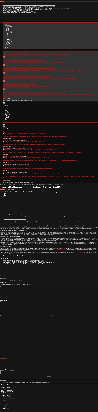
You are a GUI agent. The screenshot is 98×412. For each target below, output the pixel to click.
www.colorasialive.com (78, 252)
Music (4, 57)
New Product (9, 26)
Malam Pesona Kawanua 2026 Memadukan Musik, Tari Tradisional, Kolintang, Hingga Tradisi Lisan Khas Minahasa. (25, 9)
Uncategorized (10, 391)
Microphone (9, 34)
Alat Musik (9, 394)
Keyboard (9, 28)
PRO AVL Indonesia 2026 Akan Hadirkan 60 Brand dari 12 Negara (16, 10)
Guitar (8, 27)
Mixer (8, 395)
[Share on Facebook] (4, 404)
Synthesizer (9, 41)
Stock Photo (7, 48)
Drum (8, 30)
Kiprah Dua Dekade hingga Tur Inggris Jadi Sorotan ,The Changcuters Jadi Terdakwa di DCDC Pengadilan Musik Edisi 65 (26, 6)
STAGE (6, 46)
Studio (6, 44)
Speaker (9, 35)
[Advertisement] (21, 17)
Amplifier (9, 33)
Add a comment (3, 266)
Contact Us (7, 47)
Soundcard (9, 36)
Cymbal (11, 31)
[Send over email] (4, 410)
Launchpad (9, 38)
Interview (7, 42)
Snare (11, 32)
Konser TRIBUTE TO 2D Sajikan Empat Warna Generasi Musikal (15, 11)
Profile (8, 43)
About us (4, 400)
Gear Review (7, 25)
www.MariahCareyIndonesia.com (60, 249)
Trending (2, 1)
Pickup (8, 39)
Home (6, 23)
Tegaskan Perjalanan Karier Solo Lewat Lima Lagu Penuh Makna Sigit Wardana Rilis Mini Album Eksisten (23, 3)
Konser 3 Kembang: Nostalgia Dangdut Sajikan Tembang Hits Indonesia (17, 12)
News (6, 24)
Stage (2, 386)
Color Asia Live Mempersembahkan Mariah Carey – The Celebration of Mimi (31, 187)
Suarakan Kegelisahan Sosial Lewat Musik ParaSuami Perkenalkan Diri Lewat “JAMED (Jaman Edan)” (23, 4)
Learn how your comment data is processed (25, 284)
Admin (12, 189)
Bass (8, 29)
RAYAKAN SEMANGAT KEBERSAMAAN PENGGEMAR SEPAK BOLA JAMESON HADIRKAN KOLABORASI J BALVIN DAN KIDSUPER (29, 5)
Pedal (8, 40)
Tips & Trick (7, 45)
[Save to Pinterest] (5, 194)
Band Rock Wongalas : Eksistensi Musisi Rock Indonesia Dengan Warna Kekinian (19, 7)
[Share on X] (4, 406)
